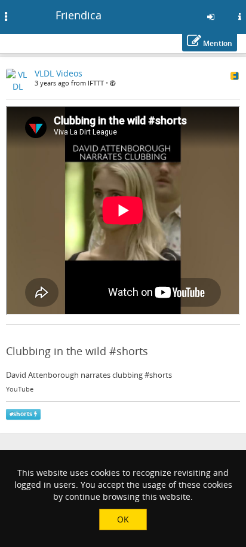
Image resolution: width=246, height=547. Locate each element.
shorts (22, 414)
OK (123, 519)
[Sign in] (210, 17)
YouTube (19, 389)
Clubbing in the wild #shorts (77, 351)
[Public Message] (112, 83)
